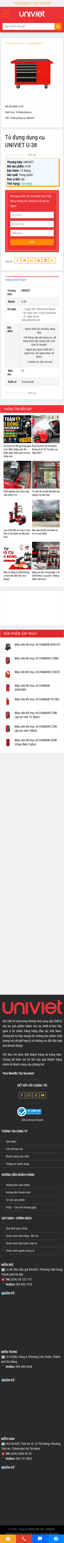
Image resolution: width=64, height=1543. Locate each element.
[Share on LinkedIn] (45, 260)
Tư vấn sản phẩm (15, 1200)
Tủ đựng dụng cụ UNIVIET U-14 (44, 827)
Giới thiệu (11, 1141)
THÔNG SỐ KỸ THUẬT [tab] (15, 280)
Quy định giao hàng (16, 1228)
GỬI (32, 242)
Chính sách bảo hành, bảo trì (21, 1243)
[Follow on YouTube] (43, 1095)
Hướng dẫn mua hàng (18, 1185)
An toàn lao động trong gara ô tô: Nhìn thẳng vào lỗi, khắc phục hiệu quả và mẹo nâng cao (17, 451)
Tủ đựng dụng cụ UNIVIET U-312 (18, 827)
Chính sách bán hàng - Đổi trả (22, 1236)
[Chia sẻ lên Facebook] (18, 260)
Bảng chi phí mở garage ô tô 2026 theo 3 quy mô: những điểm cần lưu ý (46, 576)
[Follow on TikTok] (36, 1095)
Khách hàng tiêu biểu (17, 1156)
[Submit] (58, 26)
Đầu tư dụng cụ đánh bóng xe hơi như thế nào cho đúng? (16, 576)
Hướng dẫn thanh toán (18, 1192)
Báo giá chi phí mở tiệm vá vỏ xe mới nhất (45, 532)
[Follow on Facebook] (22, 1095)
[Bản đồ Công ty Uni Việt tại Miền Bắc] (32, 1321)
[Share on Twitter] (24, 260)
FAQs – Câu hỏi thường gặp (21, 1207)
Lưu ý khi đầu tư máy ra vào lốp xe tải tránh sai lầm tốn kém (17, 534)
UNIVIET (31, 118)
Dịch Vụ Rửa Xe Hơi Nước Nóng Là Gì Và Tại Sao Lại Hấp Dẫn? (45, 449)
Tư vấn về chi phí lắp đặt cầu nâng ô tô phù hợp (46, 493)
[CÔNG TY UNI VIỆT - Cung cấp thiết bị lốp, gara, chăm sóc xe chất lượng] (32, 14)
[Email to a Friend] (31, 260)
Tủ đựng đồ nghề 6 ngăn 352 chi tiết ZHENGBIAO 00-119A (17, 959)
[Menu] (6, 14)
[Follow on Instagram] (29, 1095)
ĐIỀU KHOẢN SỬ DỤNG (32, 1120)
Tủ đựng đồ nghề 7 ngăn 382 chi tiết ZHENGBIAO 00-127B (43, 890)
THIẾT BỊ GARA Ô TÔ (14, 43)
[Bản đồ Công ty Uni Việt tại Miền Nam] (32, 1495)
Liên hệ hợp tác (14, 1149)
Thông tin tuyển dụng (17, 1164)
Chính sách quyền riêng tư (20, 1250)
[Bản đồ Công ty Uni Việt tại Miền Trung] (32, 1408)
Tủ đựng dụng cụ (35, 43)
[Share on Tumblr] (52, 260)
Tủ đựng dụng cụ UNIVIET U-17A (18, 886)
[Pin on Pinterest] (38, 260)
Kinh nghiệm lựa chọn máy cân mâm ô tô (16, 493)
